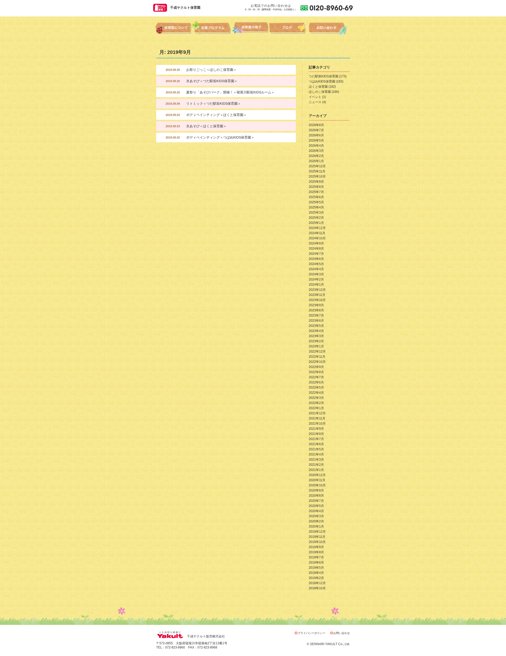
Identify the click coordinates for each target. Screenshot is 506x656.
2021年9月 (316, 428)
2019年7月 (316, 557)
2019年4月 (316, 572)
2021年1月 (316, 470)
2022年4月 (316, 392)
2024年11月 (317, 233)
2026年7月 (316, 130)
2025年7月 (316, 192)
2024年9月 (316, 243)
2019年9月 (316, 547)
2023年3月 (316, 336)
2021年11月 (317, 418)
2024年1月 (316, 284)
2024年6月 (316, 258)
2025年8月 (316, 186)
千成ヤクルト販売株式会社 (206, 636)
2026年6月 (316, 135)
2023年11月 (317, 295)
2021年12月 (317, 413)
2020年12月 (317, 475)
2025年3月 (316, 212)
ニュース (315, 102)
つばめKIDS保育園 (322, 81)
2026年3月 (316, 150)
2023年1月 (316, 346)
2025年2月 (316, 217)
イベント (315, 97)
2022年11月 (317, 356)
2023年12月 (317, 289)
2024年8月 (316, 248)
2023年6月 (316, 320)
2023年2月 (316, 341)
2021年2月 (316, 464)
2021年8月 (316, 433)
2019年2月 (316, 578)
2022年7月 (316, 377)
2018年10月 (317, 588)
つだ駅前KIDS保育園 (323, 76)
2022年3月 (316, 397)
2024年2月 (316, 279)
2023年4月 (316, 331)
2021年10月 (317, 423)
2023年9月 (316, 305)
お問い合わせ (341, 633)
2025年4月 (316, 207)
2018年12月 (317, 583)
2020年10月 (317, 485)
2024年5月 (316, 264)
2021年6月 (316, 444)
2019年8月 (316, 552)
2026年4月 (316, 145)
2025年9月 (316, 181)
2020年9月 (316, 490)
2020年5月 (316, 506)
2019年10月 (317, 542)
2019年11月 (317, 536)
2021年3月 (316, 459)
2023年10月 (317, 300)
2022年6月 (316, 382)
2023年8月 (316, 310)
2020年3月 (316, 516)
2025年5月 (316, 202)
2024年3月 (316, 274)
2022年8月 (316, 372)
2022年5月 (316, 387)
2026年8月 (316, 125)
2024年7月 (316, 253)
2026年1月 (316, 161)
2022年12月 (317, 351)
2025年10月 (317, 176)
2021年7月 (316, 439)
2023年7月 (316, 315)
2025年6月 (316, 197)
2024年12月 (317, 228)
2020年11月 (317, 480)
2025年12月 (317, 166)
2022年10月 (317, 361)
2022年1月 (316, 408)
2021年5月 (316, 449)
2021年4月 (316, 454)
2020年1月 (316, 526)
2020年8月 (316, 495)
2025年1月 (316, 222)
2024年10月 (317, 238)
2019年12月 (317, 531)
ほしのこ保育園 (320, 91)
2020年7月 (316, 500)
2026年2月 (316, 156)
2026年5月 (316, 140)
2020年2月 (316, 521)
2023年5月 (316, 325)
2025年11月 (317, 171)
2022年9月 (316, 367)
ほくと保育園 (318, 86)
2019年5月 (316, 567)
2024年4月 (316, 269)
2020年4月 (316, 511)
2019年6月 (316, 562)
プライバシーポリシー (311, 633)
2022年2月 (316, 403)
